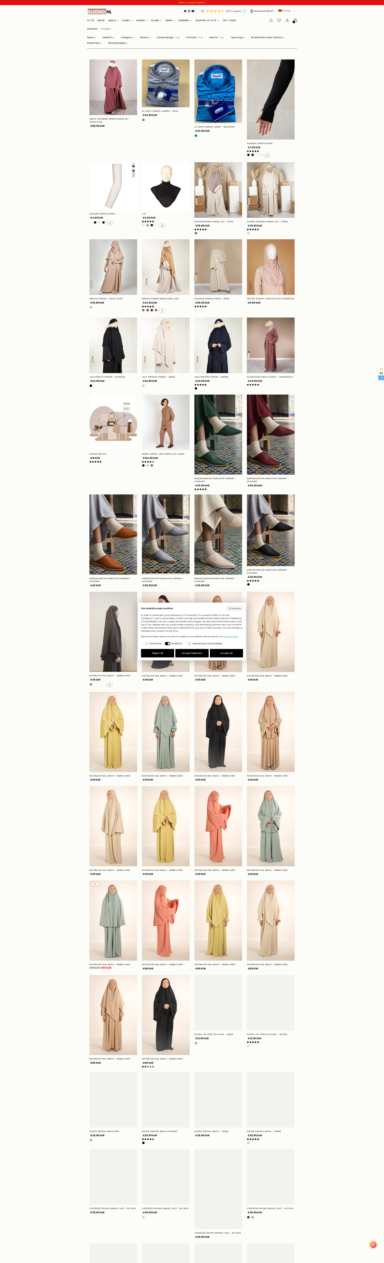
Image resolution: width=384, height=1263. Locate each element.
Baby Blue (143, 1217)
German (286, 10)
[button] (253, 151)
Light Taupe (90, 307)
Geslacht (107, 37)
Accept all (226, 653)
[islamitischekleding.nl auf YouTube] (193, 11)
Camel (143, 310)
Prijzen (90, 37)
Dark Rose (248, 388)
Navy (252, 154)
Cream (248, 233)
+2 (267, 155)
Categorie (126, 37)
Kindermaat (93, 42)
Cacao (248, 1217)
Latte (147, 465)
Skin (90, 222)
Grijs (143, 119)
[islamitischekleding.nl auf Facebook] (185, 11)
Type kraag (236, 37)
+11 (162, 310)
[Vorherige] (171, 2)
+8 (162, 225)
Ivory (256, 154)
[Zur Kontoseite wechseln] (287, 20)
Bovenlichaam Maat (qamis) (266, 37)
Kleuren (144, 37)
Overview (236, 608)
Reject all (157, 653)
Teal (195, 135)
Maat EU (213, 37)
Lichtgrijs (147, 225)
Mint (195, 1043)
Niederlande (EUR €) (263, 11)
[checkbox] (151, 643)
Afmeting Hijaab (116, 42)
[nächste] (213, 2)
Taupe (195, 233)
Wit (261, 154)
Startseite (92, 28)
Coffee (90, 684)
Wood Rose (90, 130)
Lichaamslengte (165, 37)
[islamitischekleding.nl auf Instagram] (189, 11)
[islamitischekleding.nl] (99, 11)
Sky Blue (256, 1217)
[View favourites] (279, 20)
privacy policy (231, 636)
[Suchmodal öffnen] (271, 20)
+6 (109, 685)
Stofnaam (191, 37)
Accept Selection (192, 653)
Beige (195, 310)
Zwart (248, 154)
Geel (95, 684)
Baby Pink (103, 684)
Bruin (147, 310)
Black (90, 385)
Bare (195, 1140)
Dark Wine (99, 684)
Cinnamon (151, 310)
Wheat (248, 1045)
